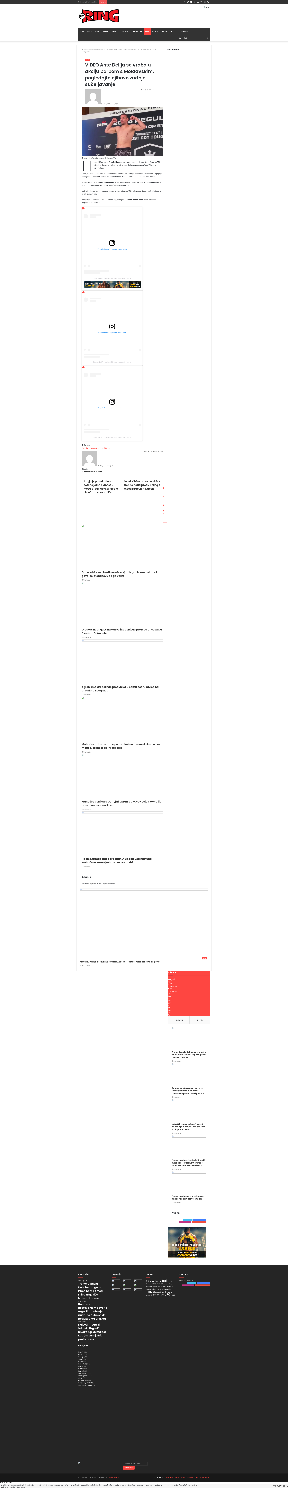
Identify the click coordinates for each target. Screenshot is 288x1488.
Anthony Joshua (153, 1281)
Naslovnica (169, 1477)
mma (149, 1291)
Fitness (155, 31)
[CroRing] (99, 16)
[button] (144, 924)
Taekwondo (125, 31)
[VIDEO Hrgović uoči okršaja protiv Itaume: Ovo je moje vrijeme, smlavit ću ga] (116, 1282)
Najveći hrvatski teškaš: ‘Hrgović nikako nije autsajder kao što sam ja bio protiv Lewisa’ (188, 1127)
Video (174, 31)
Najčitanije (179, 1020)
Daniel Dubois (157, 1284)
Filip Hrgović (162, 1286)
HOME (82, 31)
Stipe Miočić (170, 1292)
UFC (167, 1294)
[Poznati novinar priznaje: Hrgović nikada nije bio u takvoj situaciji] (189, 1183)
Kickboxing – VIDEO (85, 1383)
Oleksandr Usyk (159, 1292)
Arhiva (177, 1477)
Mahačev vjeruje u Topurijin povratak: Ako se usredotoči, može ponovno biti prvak (120, 961)
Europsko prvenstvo (151, 1286)
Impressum (200, 1477)
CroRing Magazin (113, 1477)
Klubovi (184, 31)
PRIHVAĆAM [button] (277, 1486)
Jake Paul (156, 1289)
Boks (89, 31)
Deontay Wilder (167, 1284)
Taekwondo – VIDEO (85, 1385)
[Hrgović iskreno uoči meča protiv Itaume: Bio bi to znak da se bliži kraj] (138, 1290)
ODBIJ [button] (285, 1486)
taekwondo (149, 1295)
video (173, 1295)
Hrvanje (105, 31)
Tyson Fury (158, 1294)
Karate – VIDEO (83, 1380)
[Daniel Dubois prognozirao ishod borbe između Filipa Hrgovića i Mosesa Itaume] (138, 1286)
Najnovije (199, 1020)
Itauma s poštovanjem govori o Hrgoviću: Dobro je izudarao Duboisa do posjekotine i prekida (188, 1091)
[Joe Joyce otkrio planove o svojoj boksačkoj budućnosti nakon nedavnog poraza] (127, 1282)
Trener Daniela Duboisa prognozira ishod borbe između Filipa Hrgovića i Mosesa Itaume (189, 1055)
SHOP (207, 1477)
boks (165, 1281)
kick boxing (167, 1289)
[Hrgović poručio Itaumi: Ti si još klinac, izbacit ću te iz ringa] (116, 1286)
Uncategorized (83, 1376)
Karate (114, 31)
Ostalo (164, 31)
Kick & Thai (137, 31)
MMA (147, 31)
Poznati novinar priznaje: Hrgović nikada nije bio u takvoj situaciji (188, 1197)
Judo (97, 31)
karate (162, 1289)
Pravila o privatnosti (187, 1477)
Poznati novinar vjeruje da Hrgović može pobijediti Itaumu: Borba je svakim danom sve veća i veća (188, 1163)
